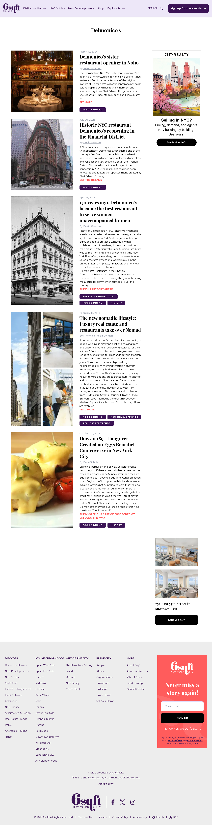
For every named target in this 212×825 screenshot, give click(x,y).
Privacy (103, 817)
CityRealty (118, 772)
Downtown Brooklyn (47, 736)
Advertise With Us (137, 671)
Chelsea (40, 689)
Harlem (39, 677)
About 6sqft (133, 665)
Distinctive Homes (34, 8)
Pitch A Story (134, 677)
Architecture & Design (18, 712)
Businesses (102, 683)
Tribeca (39, 707)
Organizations (104, 677)
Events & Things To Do (98, 296)
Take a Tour (177, 620)
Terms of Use (175, 740)
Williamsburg (43, 742)
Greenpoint (42, 748)
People (100, 665)
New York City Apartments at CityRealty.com (114, 777)
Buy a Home (103, 695)
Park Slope (41, 730)
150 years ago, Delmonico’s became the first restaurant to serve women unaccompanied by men (108, 211)
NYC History (12, 707)
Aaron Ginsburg (92, 68)
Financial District (44, 718)
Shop (100, 8)
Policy (8, 724)
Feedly (160, 817)
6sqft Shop (11, 683)
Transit (8, 736)
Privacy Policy (195, 740)
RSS (175, 817)
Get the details (91, 179)
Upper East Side (44, 671)
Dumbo (39, 724)
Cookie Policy (120, 817)
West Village (42, 695)
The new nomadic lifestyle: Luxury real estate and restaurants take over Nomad (110, 324)
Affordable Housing (16, 730)
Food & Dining (93, 109)
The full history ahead (96, 289)
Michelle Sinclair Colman (98, 335)
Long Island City (44, 754)
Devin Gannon (92, 142)
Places (100, 671)
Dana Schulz (90, 462)
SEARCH (153, 8)
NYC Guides (57, 8)
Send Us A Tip (135, 683)
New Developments (81, 8)
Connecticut (73, 689)
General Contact (136, 689)
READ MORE (87, 409)
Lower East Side (44, 712)
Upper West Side (45, 665)
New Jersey (73, 683)
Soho (38, 701)
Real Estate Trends (96, 423)
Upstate (70, 677)
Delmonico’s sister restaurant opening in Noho (109, 60)
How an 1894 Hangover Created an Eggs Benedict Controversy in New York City (107, 447)
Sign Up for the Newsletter (188, 8)
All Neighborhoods (46, 760)
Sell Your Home (105, 701)
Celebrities (11, 701)
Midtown (40, 683)
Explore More (116, 8)
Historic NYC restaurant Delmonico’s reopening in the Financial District (107, 131)
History (116, 303)
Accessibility (140, 817)
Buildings (101, 689)
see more (86, 102)
